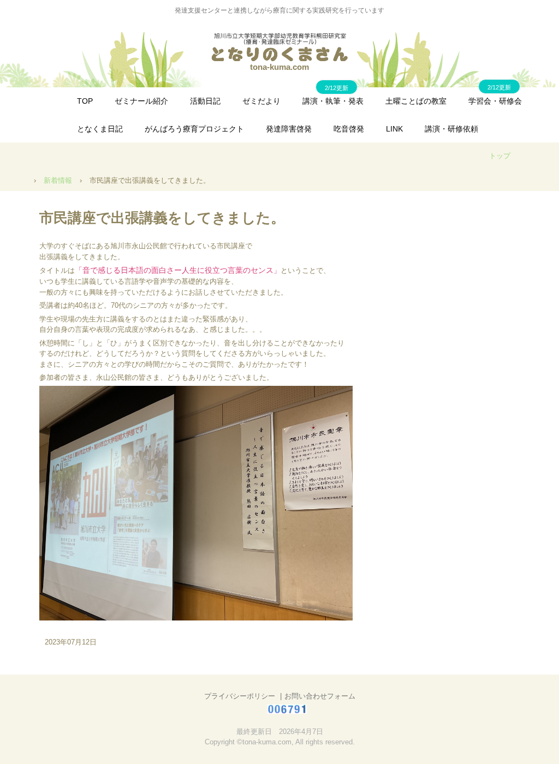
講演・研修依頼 (451, 128)
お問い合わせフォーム (319, 696)
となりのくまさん (279, 47)
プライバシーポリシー (239, 696)
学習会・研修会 (495, 101)
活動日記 (205, 101)
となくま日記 (100, 128)
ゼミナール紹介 (141, 101)
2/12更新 (499, 87)
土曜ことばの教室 (416, 101)
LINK (394, 128)
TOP (85, 101)
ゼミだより (261, 101)
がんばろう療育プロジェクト (194, 128)
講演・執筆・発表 (333, 101)
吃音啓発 (349, 128)
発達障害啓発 (289, 128)
